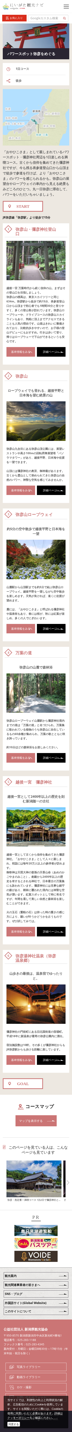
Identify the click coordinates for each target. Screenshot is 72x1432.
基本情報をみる (20, 352)
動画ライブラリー (28, 1377)
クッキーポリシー (18, 1417)
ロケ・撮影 (24, 1387)
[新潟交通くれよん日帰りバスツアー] (36, 1244)
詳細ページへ (51, 352)
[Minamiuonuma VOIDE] (36, 1257)
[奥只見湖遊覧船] (36, 1231)
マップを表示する (31, 1121)
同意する (13, 1424)
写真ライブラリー (28, 1367)
